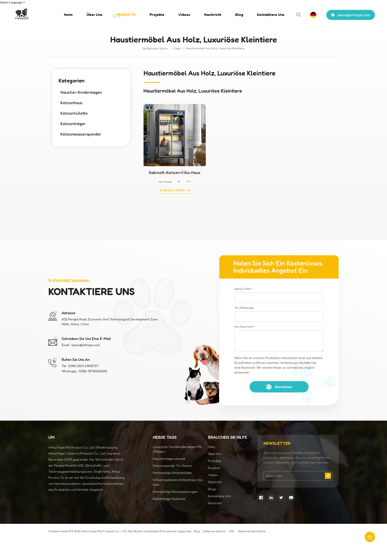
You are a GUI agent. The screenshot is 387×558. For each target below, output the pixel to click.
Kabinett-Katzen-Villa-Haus (174, 172)
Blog (239, 14)
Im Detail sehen (172, 190)
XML (232, 531)
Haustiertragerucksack (169, 459)
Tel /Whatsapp (244, 307)
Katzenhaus (71, 102)
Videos (184, 14)
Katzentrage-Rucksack (169, 499)
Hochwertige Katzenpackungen (175, 492)
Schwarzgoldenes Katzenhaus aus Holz (178, 482)
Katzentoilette (74, 113)
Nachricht (212, 14)
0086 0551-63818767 (83, 366)
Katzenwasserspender (80, 134)
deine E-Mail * (243, 288)
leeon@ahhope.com (353, 15)
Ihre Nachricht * (244, 326)
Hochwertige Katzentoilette (172, 473)
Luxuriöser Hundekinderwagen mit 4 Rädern (177, 449)
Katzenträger (72, 123)
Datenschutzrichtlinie (251, 531)
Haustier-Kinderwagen (81, 92)
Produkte (214, 461)
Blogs (212, 489)
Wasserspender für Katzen (172, 466)
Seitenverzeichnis (214, 531)
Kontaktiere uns (270, 14)
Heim (68, 14)
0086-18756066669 (93, 371)
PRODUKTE (126, 14)
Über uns (94, 14)
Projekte (157, 14)
